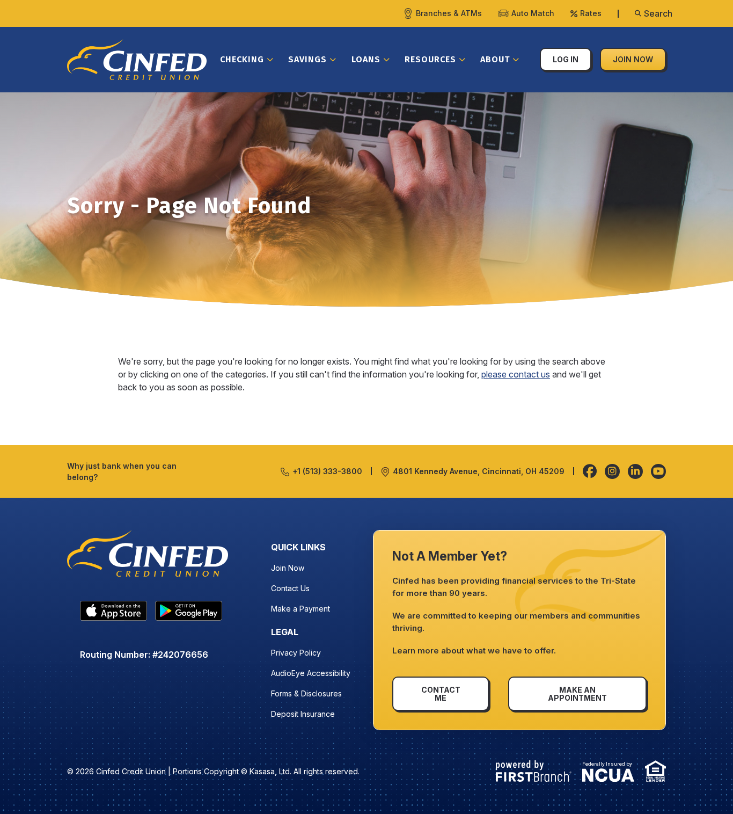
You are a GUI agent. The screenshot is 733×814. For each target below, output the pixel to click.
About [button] (495, 59)
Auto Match (532, 13)
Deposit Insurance (303, 713)
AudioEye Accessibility (310, 673)
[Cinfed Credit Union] (137, 58)
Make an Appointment (577, 693)
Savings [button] (307, 59)
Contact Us (290, 588)
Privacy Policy (296, 652)
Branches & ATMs (449, 13)
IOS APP (113, 613)
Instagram (612, 471)
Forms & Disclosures (306, 693)
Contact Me (440, 693)
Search (658, 13)
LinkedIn (635, 471)
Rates (591, 13)
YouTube (658, 471)
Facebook (590, 471)
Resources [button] (430, 59)
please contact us (515, 374)
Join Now (633, 59)
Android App (188, 613)
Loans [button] (365, 59)
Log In (565, 59)
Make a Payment (300, 608)
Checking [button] (242, 59)
